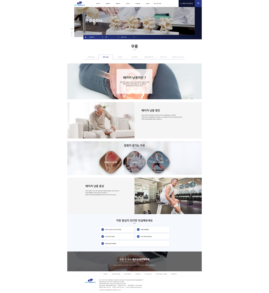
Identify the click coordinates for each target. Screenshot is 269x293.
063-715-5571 (188, 3)
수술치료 (147, 3)
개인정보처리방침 (116, 274)
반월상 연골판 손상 (148, 57)
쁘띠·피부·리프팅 (157, 3)
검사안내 (128, 3)
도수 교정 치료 (148, 274)
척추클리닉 (118, 3)
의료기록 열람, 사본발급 (161, 274)
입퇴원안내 (173, 274)
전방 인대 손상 (163, 57)
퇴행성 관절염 (91, 57)
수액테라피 (137, 274)
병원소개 (98, 3)
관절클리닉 (108, 3)
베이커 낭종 (105, 57)
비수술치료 (137, 3)
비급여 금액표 (127, 274)
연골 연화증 (134, 57)
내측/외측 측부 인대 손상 (178, 57)
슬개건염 (120, 57)
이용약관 (105, 274)
